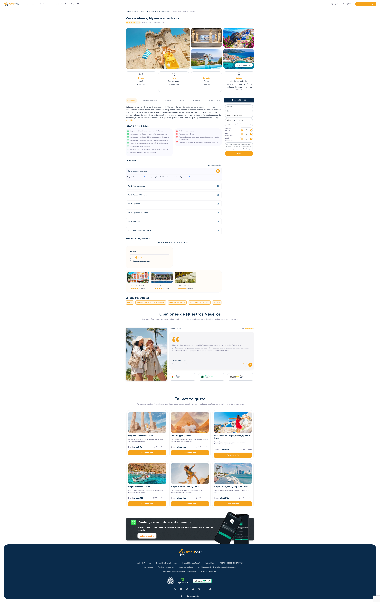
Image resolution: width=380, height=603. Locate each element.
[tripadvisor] (210, 589)
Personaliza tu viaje (366, 4)
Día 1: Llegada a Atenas (137, 171)
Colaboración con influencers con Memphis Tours (179, 571)
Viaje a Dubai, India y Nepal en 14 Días (231, 486)
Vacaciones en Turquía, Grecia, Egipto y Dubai (232, 437)
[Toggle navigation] (21, 4)
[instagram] (199, 589)
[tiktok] (187, 589)
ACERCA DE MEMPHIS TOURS (231, 563)
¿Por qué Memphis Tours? (191, 563)
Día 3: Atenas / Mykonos (137, 195)
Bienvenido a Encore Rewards (166, 563)
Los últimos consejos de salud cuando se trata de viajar (217, 567)
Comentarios (196, 100)
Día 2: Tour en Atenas (136, 186)
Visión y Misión (210, 563)
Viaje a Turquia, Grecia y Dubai (185, 486)
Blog (72, 4)
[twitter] (175, 589)
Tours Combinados (60, 4)
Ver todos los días (214, 165)
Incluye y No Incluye (150, 100)
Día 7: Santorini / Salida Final (139, 230)
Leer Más (129, 120)
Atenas (145, 177)
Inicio (27, 4)
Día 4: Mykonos (133, 204)
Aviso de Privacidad (144, 563)
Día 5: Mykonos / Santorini (138, 212)
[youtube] (181, 589)
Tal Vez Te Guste (214, 100)
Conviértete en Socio (186, 567)
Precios (181, 100)
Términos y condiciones (166, 567)
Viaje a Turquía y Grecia (139, 486)
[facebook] (169, 589)
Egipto (34, 4)
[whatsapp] (204, 589)
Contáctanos (148, 567)
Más (79, 4)
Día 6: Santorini (133, 221)
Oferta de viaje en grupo (209, 571)
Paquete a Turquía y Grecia (140, 435)
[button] (337, 4)
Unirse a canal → (147, 536)
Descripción (131, 100)
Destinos (44, 4)
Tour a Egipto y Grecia (181, 435)
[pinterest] (193, 589)
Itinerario (168, 100)
